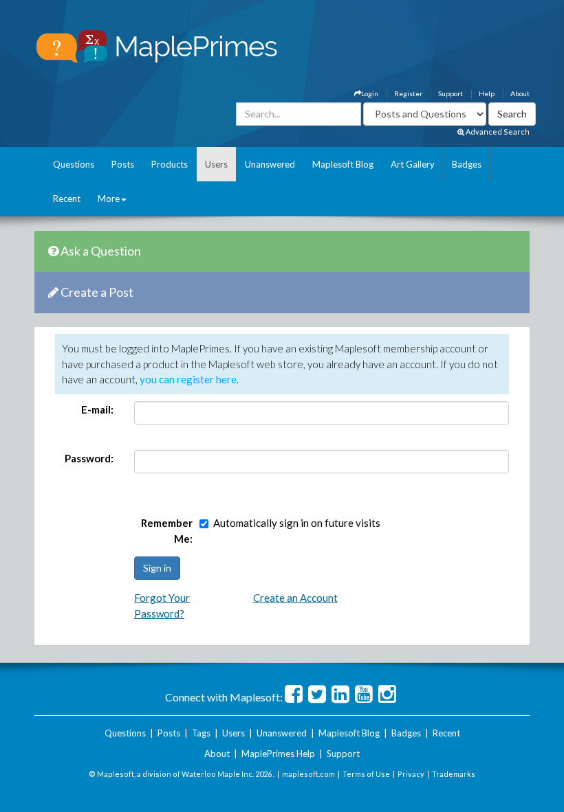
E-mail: (97, 409)
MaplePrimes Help (278, 753)
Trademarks (453, 773)
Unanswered (270, 164)
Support (450, 93)
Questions (73, 164)
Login (369, 93)
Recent (66, 198)
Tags (201, 733)
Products (169, 164)
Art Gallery (413, 164)
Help (487, 93)
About (520, 93)
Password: (89, 458)
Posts (122, 164)
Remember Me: (167, 531)
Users (216, 164)
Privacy (411, 773)
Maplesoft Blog (342, 164)
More (109, 198)
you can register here (188, 379)
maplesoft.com (308, 773)
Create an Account (295, 597)
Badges (466, 164)
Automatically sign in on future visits (296, 523)
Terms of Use (366, 773)
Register (408, 93)
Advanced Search (497, 131)
